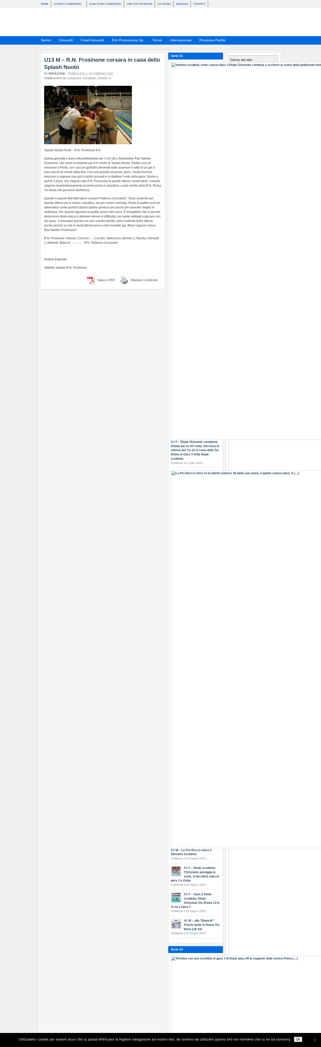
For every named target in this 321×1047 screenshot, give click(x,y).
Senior (44, 41)
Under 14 (104, 78)
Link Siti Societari (139, 4)
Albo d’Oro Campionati (105, 4)
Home (44, 4)
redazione (57, 73)
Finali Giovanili (91, 41)
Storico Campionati (66, 4)
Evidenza (74, 78)
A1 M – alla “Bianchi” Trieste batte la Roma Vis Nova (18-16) (201, 925)
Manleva (182, 4)
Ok (298, 1039)
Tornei (155, 41)
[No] (314, 1039)
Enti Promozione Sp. (126, 41)
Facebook (271, 39)
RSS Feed (265, 39)
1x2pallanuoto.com (163, 21)
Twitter (278, 39)
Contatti (199, 4)
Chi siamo (164, 4)
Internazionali (179, 41)
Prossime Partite (210, 41)
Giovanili (64, 41)
